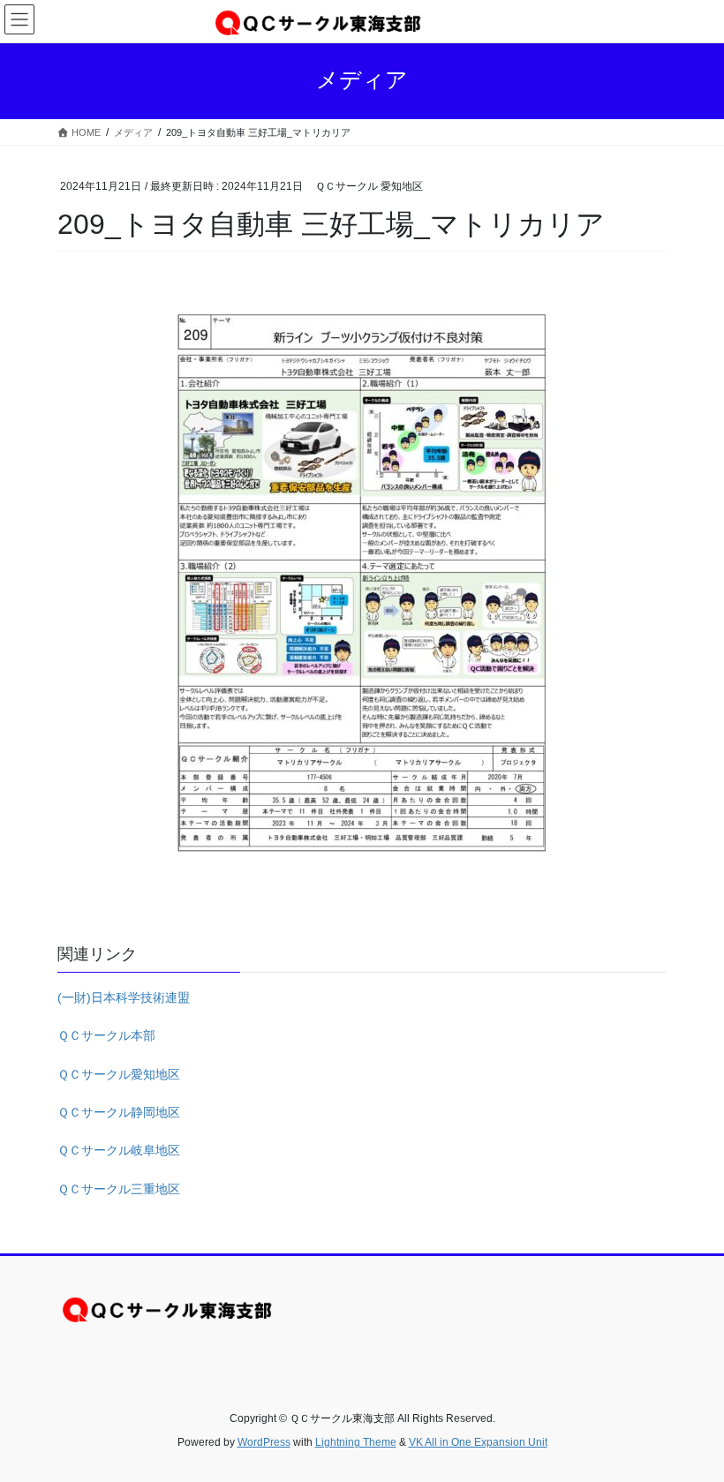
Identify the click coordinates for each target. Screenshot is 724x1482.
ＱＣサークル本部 (106, 1035)
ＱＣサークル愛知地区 (118, 1074)
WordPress (264, 1442)
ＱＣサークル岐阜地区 (118, 1150)
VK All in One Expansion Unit (478, 1442)
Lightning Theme (355, 1442)
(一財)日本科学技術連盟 (123, 997)
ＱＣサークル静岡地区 (118, 1112)
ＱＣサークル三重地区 (118, 1189)
